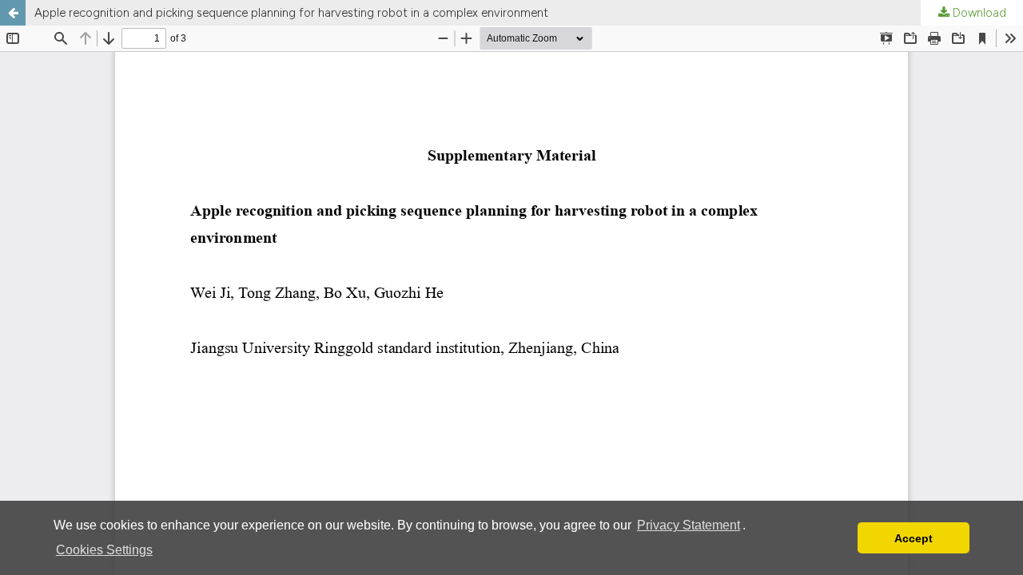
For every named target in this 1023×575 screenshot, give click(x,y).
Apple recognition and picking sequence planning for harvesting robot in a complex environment (291, 13)
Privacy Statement (688, 525)
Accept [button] (913, 538)
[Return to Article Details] (13, 13)
